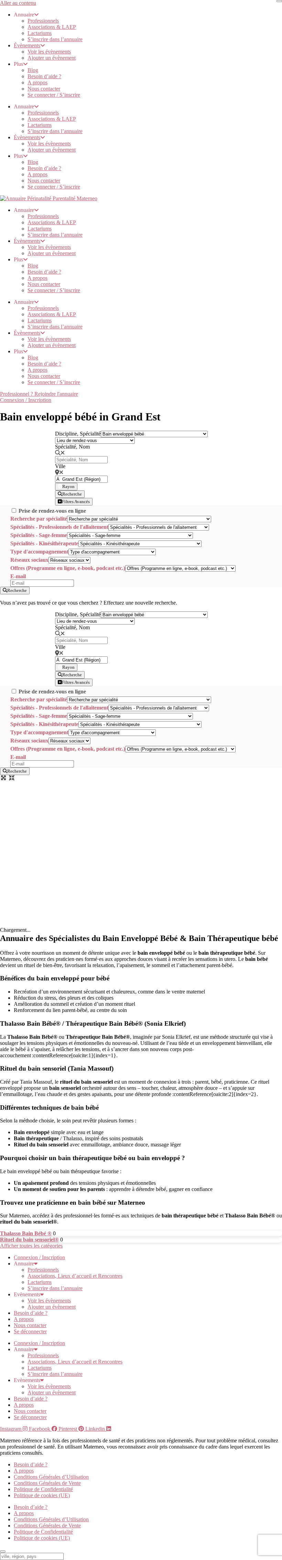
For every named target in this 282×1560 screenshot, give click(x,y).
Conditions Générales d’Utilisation (51, 1477)
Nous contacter (44, 89)
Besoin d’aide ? (44, 76)
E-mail (18, 576)
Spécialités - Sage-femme (38, 535)
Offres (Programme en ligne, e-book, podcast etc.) (67, 568)
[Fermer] (279, 1)
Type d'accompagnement (39, 552)
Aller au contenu (18, 3)
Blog (33, 70)
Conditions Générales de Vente (47, 1483)
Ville (60, 466)
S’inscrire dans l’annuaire (55, 39)
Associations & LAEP (52, 27)
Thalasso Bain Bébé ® (26, 1233)
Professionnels (43, 21)
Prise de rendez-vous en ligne (52, 511)
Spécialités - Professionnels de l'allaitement (59, 527)
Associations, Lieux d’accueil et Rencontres (75, 1276)
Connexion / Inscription (39, 1257)
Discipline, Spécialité (78, 434)
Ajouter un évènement (52, 58)
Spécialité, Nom (72, 447)
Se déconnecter (30, 1331)
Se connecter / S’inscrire (54, 95)
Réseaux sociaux (29, 560)
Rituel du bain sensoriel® (29, 1239)
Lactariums (40, 33)
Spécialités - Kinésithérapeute (44, 543)
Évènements (27, 45)
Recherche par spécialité (38, 519)
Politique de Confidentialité (43, 1489)
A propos (37, 82)
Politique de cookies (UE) (42, 1495)
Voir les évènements (49, 52)
